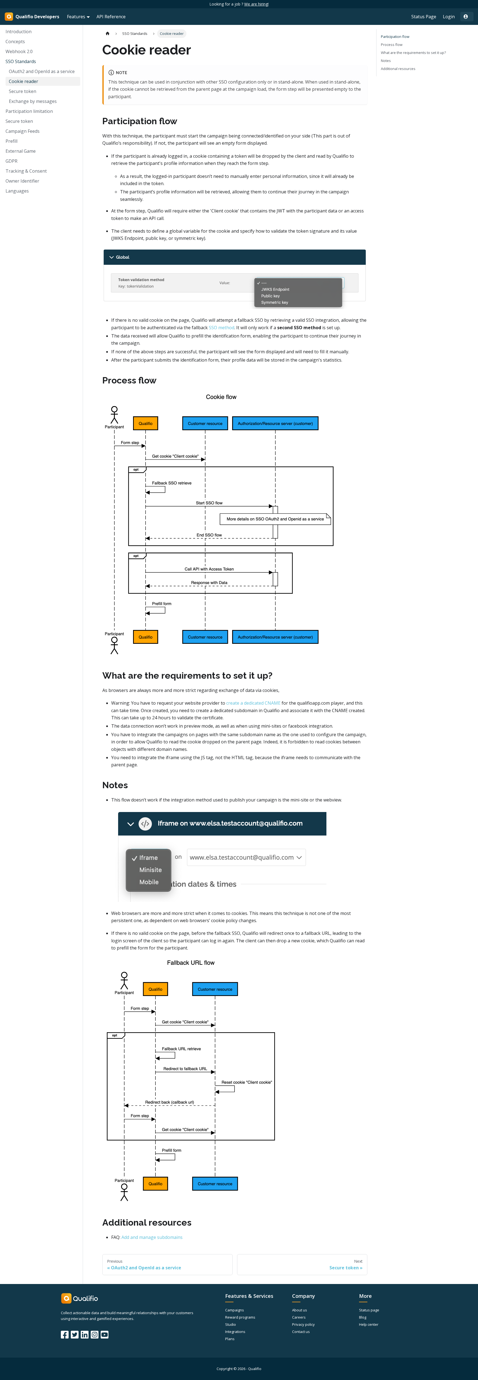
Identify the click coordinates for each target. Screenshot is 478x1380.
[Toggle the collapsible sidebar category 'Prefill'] (74, 141)
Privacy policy (303, 1324)
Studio (230, 1324)
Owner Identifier (22, 181)
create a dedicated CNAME (253, 703)
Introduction (19, 31)
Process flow (391, 44)
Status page (369, 1310)
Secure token (22, 91)
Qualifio (254, 1368)
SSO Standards (21, 61)
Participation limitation (29, 111)
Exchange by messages (33, 101)
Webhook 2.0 (19, 51)
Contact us (301, 1331)
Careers (299, 1317)
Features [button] (76, 17)
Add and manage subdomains (152, 1237)
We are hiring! (256, 4)
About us (299, 1310)
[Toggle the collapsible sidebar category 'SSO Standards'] (74, 61)
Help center (368, 1324)
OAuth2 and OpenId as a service (42, 71)
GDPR (11, 161)
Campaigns (234, 1310)
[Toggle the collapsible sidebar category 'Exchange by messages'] (74, 101)
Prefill (11, 141)
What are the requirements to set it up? (413, 52)
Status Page (423, 17)
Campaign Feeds (23, 131)
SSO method (221, 328)
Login (449, 17)
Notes (386, 60)
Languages (17, 191)
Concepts (15, 41)
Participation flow (395, 36)
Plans (230, 1338)
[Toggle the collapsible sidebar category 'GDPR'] (74, 161)
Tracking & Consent (26, 171)
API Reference (111, 17)
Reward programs (240, 1317)
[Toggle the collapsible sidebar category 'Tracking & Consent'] (74, 171)
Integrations (235, 1331)
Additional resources (398, 68)
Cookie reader (23, 81)
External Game (21, 151)
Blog (362, 1317)
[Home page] (107, 33)
